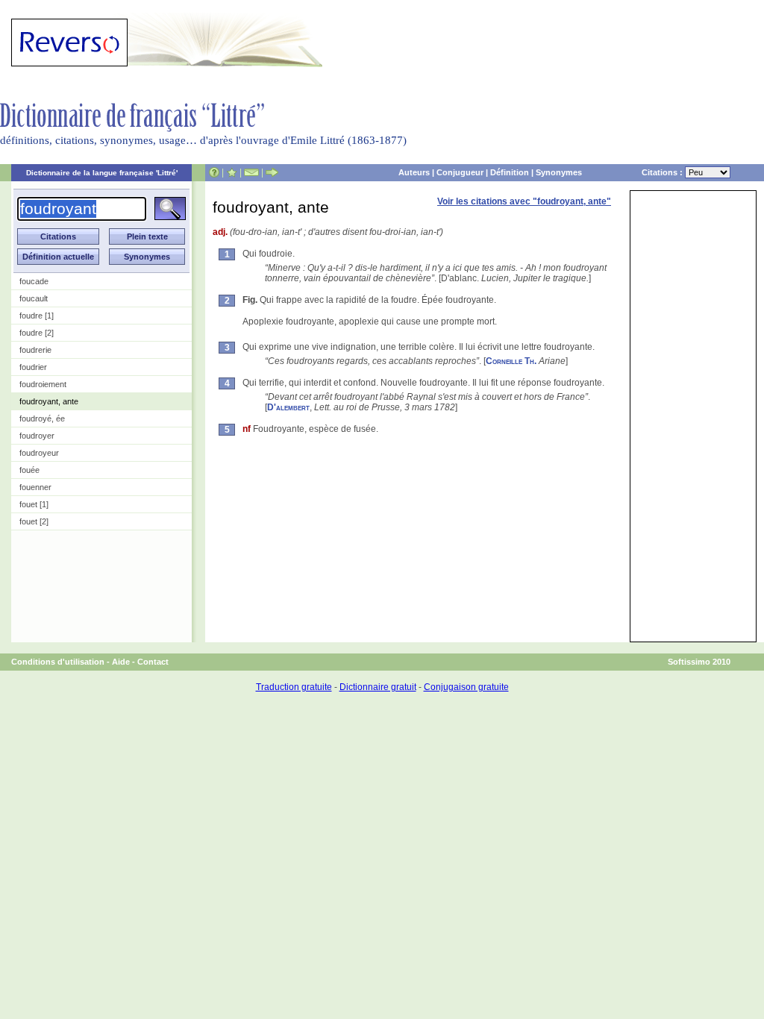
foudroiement (42, 384)
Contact (153, 661)
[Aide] (214, 172)
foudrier (33, 367)
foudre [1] (36, 315)
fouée (29, 469)
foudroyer (36, 435)
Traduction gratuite (294, 687)
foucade (33, 281)
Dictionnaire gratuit (377, 687)
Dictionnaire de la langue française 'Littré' (102, 173)
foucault (33, 298)
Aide (121, 661)
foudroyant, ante (48, 401)
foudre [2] (36, 332)
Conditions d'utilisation (57, 661)
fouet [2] (33, 521)
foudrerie (35, 349)
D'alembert (288, 407)
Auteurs (414, 172)
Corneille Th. (511, 361)
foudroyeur (39, 452)
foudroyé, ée (42, 418)
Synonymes (559, 172)
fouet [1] (33, 504)
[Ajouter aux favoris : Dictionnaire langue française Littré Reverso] (231, 172)
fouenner (35, 487)
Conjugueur (459, 172)
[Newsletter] (251, 172)
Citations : (663, 172)
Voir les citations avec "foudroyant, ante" (524, 201)
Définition (509, 172)
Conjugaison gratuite (466, 687)
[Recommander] (272, 172)
